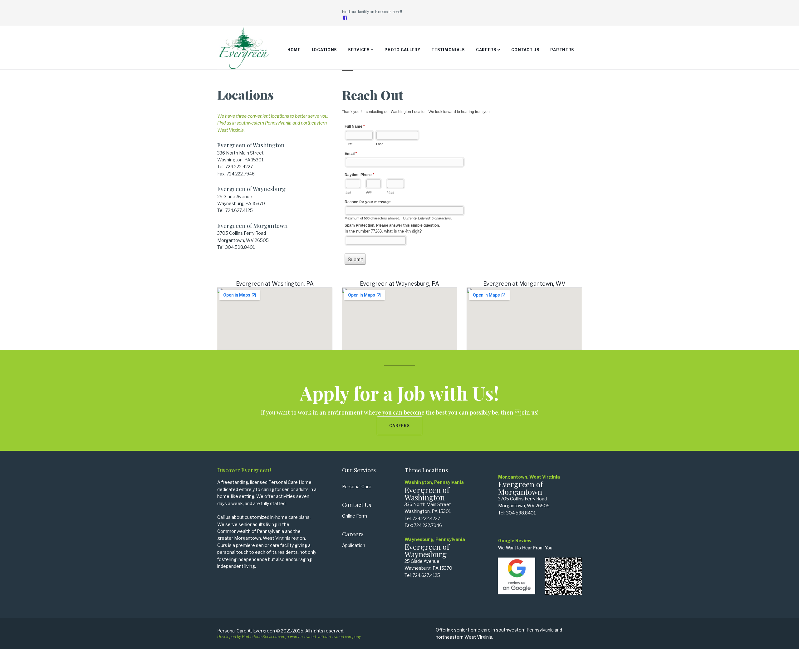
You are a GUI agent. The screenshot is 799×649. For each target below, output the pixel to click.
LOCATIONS (324, 49)
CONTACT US (525, 49)
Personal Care (356, 486)
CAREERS (486, 49)
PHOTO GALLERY (402, 49)
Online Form (354, 516)
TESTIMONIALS (447, 49)
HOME (294, 49)
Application (353, 545)
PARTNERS (562, 49)
